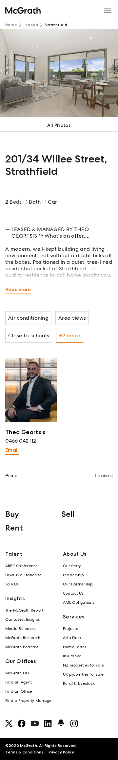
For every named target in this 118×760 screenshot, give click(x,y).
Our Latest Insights (22, 619)
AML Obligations (78, 602)
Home (11, 24)
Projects (70, 628)
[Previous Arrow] (9, 74)
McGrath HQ (17, 673)
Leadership (73, 575)
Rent (14, 528)
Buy (12, 514)
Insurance (72, 656)
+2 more (69, 335)
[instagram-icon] (74, 723)
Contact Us (73, 593)
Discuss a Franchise (23, 575)
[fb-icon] (22, 723)
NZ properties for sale (83, 665)
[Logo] (23, 10)
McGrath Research (22, 637)
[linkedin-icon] (48, 723)
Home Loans (74, 647)
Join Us (12, 584)
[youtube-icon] (35, 723)
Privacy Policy (61, 752)
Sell (68, 514)
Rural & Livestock (79, 683)
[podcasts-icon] (61, 723)
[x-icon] (8, 723)
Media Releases (20, 628)
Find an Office (18, 691)
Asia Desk (72, 637)
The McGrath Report (24, 610)
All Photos (59, 125)
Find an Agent (18, 682)
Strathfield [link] (56, 24)
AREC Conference (21, 565)
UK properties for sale (83, 674)
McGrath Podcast (21, 647)
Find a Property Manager (29, 700)
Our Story (72, 565)
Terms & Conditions (24, 752)
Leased (31, 24)
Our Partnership (78, 584)
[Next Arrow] (108, 74)
